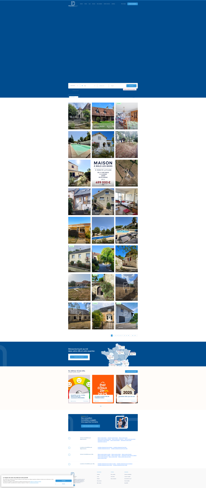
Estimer (98, 478)
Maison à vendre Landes (123, 437)
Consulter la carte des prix (79, 356)
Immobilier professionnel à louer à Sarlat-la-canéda (107, 463)
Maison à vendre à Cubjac (116, 455)
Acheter (81, 3)
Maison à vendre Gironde (102, 437)
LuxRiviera (113, 3)
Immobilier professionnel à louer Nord (119, 447)
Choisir (63, 483)
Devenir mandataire (132, 3)
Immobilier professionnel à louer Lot (104, 448)
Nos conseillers (99, 3)
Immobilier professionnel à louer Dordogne (105, 447)
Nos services (99, 480)
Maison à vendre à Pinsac (102, 458)
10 (128, 335)
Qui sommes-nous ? (128, 478)
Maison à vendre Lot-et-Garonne (118, 439)
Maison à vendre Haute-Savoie (130, 439)
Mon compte (123, 3)
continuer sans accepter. (34, 482)
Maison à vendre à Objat (113, 456)
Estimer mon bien (107, 3)
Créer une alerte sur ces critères (129, 89)
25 (135, 335)
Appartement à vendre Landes (126, 440)
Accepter (63, 480)
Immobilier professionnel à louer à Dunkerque (124, 463)
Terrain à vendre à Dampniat (103, 456)
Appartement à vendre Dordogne (103, 440)
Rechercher (131, 85)
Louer (90, 3)
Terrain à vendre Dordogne (115, 440)
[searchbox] (74, 85)
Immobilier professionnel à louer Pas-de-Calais (119, 448)
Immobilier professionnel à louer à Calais (120, 465)
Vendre (85, 3)
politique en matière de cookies (35, 481)
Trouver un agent (127, 476)
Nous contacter (113, 478)
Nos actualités (127, 480)
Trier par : (70, 95)
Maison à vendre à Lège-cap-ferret (124, 456)
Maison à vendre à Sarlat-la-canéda (104, 454)
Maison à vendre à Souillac (116, 454)
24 (132, 335)
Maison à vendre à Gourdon (126, 454)
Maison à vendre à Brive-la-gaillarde (104, 455)
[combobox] (74, 85)
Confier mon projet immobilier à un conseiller (90, 426)
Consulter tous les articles (131, 371)
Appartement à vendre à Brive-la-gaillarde (129, 455)
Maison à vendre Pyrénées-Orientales (104, 439)
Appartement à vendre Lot (102, 441)
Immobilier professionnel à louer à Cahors (105, 465)
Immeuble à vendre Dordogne (113, 437)
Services (93, 3)
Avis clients (113, 476)
